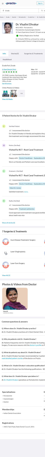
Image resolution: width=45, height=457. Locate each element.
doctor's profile (35, 345)
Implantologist (8, 399)
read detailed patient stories (12, 358)
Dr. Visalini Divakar (11, 380)
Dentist (6, 402)
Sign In (40, 3)
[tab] (4, 53)
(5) (15, 53)
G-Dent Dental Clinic (9, 69)
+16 (21, 93)
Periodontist (7, 396)
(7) (6, 275)
